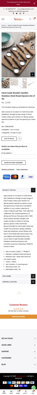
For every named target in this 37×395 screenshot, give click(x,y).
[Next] (33, 48)
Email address (7, 153)
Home (4, 25)
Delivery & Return (8, 170)
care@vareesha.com (26, 9)
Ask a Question (22, 170)
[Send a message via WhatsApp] (33, 387)
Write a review (18, 316)
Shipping (14, 107)
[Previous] (4, 48)
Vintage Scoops (15, 133)
